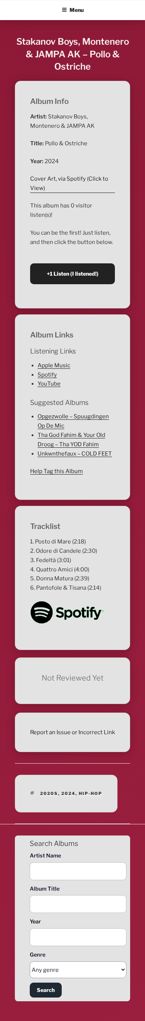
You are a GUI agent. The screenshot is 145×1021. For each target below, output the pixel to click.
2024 (68, 793)
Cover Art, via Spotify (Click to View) (69, 183)
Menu (77, 10)
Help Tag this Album (56, 471)
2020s (49, 793)
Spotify (47, 374)
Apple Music (54, 365)
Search (46, 990)
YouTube (49, 383)
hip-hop (90, 793)
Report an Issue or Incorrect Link (72, 732)
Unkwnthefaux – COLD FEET (75, 453)
